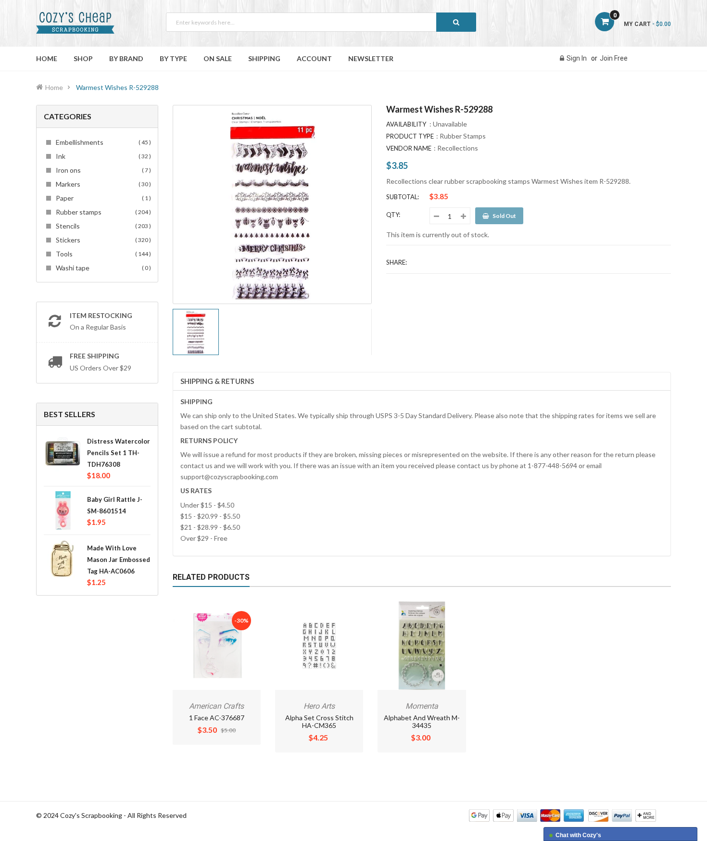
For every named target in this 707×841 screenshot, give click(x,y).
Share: (396, 262)
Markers (102, 184)
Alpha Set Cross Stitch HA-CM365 (319, 721)
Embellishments (102, 142)
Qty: (393, 214)
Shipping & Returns (217, 381)
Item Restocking (101, 315)
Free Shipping (94, 356)
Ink (102, 156)
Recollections (457, 148)
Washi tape (102, 268)
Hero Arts (319, 706)
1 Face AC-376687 (216, 718)
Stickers (102, 240)
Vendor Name (408, 148)
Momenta (421, 706)
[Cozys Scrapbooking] (562, 815)
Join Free (614, 58)
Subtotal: (402, 197)
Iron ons (102, 170)
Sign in (577, 58)
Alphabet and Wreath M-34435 (422, 721)
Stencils (102, 226)
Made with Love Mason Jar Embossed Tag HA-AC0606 (118, 559)
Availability (406, 124)
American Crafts (216, 706)
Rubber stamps (102, 212)
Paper (102, 198)
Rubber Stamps (463, 136)
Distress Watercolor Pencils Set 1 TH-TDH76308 (118, 452)
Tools (102, 254)
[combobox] (321, 22)
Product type (410, 136)
